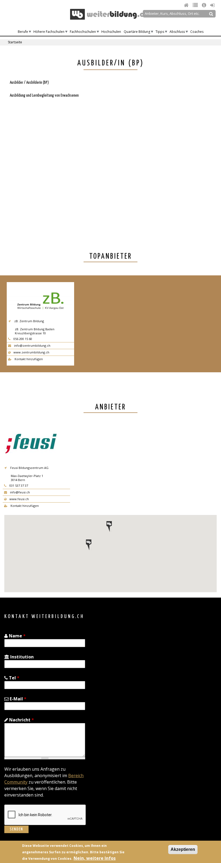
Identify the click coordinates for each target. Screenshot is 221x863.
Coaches (196, 31)
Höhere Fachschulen (48, 31)
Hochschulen (111, 31)
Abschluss (177, 31)
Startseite (15, 42)
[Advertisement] (50, 171)
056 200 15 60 (22, 339)
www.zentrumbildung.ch (31, 352)
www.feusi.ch (19, 499)
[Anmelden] (212, 5)
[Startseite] (109, 14)
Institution (21, 657)
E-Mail (17, 699)
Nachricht (21, 720)
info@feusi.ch (19, 492)
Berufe (23, 31)
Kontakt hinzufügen (28, 359)
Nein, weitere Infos (95, 858)
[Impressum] (205, 5)
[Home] (187, 5)
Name (17, 636)
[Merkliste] (196, 5)
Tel (13, 678)
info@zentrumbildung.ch (31, 345)
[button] (89, 544)
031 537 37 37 (18, 485)
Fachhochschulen (83, 31)
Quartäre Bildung (137, 31)
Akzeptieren (183, 849)
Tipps (160, 31)
